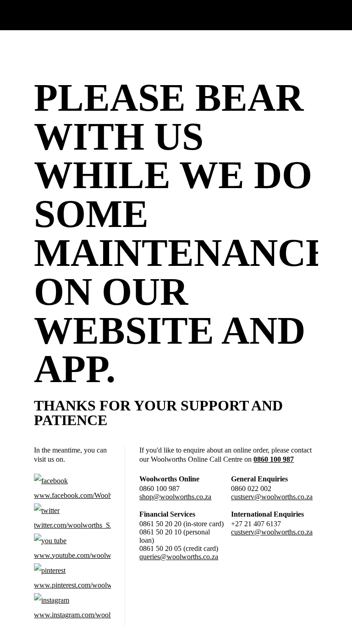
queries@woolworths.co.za (178, 557)
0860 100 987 (273, 459)
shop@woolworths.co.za (175, 497)
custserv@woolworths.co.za (272, 497)
